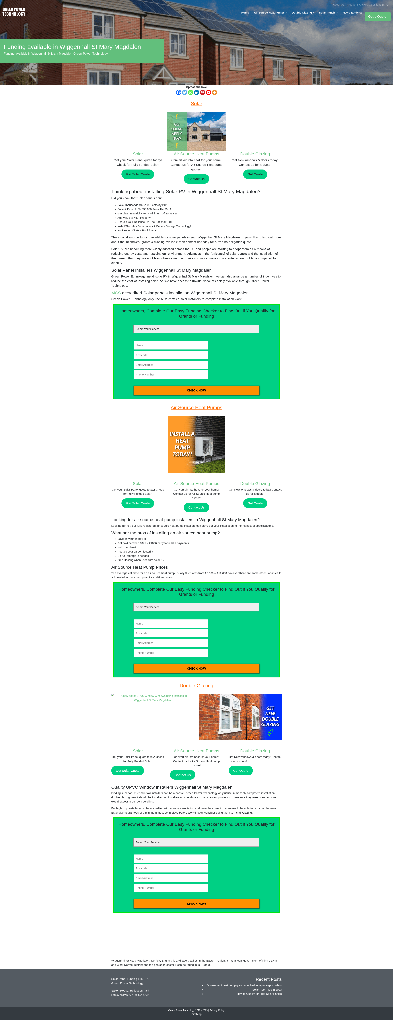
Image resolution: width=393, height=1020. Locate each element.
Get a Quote (377, 16)
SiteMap (196, 1014)
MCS (116, 293)
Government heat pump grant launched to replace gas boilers (244, 985)
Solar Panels (327, 12)
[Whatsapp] (190, 92)
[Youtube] (208, 92)
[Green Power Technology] (13, 12)
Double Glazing (302, 12)
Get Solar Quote (138, 503)
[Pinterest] (202, 92)
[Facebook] (178, 92)
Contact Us (196, 507)
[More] (214, 92)
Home (245, 12)
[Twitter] (184, 92)
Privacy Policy (217, 1010)
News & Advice (352, 12)
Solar (138, 154)
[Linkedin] (196, 92)
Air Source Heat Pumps (269, 12)
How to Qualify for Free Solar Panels (259, 993)
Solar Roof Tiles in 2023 (267, 989)
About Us (338, 4)
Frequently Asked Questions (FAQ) (368, 4)
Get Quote (255, 503)
